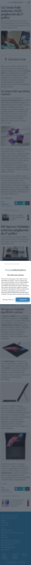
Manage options (8, 299)
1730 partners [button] (12, 279)
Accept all (22, 299)
